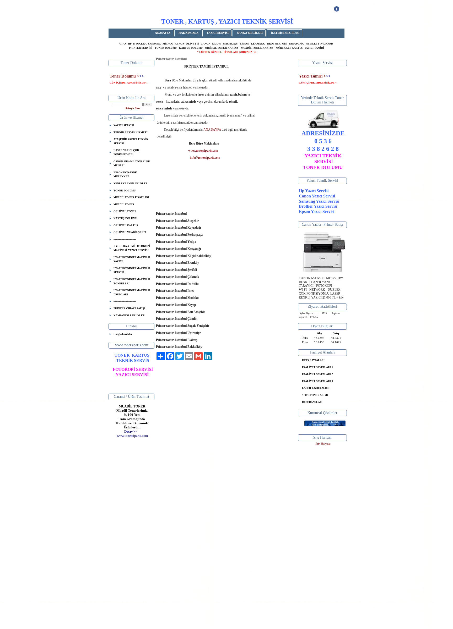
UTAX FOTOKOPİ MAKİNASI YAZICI (132, 259)
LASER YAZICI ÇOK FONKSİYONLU (126, 152)
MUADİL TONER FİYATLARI (131, 197)
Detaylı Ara (132, 108)
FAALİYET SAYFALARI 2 (317, 374)
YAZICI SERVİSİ (218, 32)
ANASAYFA (162, 32)
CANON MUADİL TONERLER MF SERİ (132, 163)
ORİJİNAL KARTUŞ (126, 225)
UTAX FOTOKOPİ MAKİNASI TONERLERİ (132, 281)
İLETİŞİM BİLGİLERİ (285, 32)
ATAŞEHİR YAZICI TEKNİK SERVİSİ (131, 141)
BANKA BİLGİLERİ (250, 32)
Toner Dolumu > (124, 76)
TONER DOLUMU (125, 190)
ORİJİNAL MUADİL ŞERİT (130, 232)
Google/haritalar (123, 334)
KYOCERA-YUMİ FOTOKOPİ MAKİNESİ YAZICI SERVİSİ (132, 248)
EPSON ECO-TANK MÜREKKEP (125, 174)
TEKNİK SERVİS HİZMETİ (131, 132)
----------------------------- (125, 239)
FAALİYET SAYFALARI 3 (317, 381)
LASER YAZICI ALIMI (316, 388)
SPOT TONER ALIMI (315, 395)
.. (132, 436)
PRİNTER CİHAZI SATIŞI (129, 308)
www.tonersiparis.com (203, 150)
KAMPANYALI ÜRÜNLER (129, 315)
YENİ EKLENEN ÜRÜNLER (131, 183)
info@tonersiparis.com (205, 157)
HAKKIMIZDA (188, 32)
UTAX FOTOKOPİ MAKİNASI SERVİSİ (132, 270)
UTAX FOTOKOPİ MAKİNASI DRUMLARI (132, 292)
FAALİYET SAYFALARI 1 (317, 367)
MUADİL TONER (124, 204)
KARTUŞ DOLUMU (125, 218)
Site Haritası (323, 444)
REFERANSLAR (312, 402)
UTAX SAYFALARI (313, 360)
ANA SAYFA (212, 129)
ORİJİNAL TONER (125, 211)
